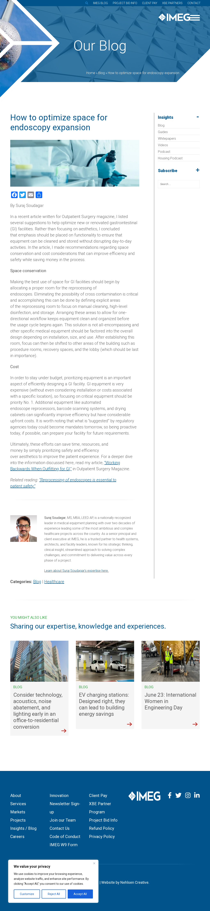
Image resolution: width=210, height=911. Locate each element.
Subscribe (167, 170)
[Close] (94, 863)
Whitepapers (167, 138)
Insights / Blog (23, 828)
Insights (165, 117)
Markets (17, 811)
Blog (161, 125)
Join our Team (63, 820)
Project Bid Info (125, 3)
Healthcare (54, 581)
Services (18, 803)
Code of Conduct (65, 836)
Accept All (80, 894)
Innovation (59, 795)
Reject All (54, 894)
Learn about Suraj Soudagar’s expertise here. (76, 571)
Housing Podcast (170, 158)
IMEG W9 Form (64, 844)
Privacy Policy (102, 836)
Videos (163, 145)
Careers (17, 836)
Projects (18, 820)
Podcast (164, 152)
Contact (194, 3)
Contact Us (60, 828)
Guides (163, 132)
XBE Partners (172, 3)
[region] (53, 881)
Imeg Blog (100, 3)
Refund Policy (101, 828)
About (15, 795)
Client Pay (149, 3)
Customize (27, 894)
